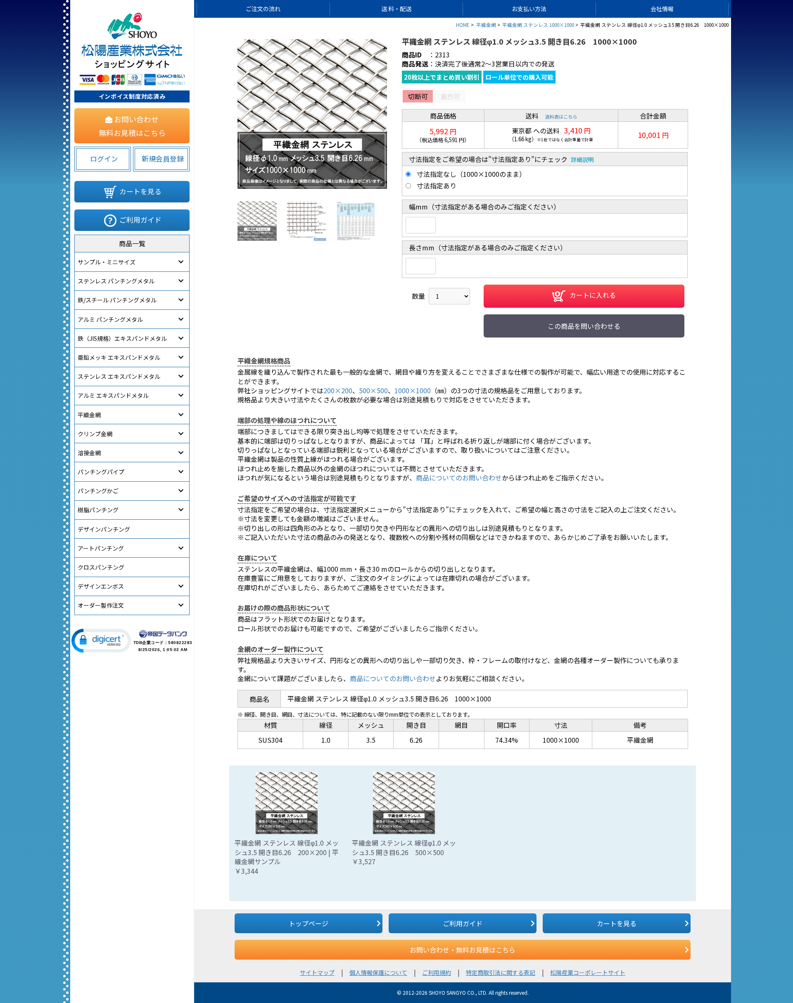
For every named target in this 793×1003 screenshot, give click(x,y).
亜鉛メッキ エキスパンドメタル (119, 357)
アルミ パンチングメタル (110, 319)
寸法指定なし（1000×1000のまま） (471, 173)
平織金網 (89, 415)
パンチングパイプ (101, 472)
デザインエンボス (101, 586)
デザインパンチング (104, 529)
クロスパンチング (101, 567)
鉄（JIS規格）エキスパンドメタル (122, 338)
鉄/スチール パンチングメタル (117, 300)
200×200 (337, 390)
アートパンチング (101, 548)
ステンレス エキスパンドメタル (119, 376)
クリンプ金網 (95, 434)
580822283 (180, 642)
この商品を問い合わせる (584, 326)
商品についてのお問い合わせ (459, 477)
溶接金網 (89, 453)
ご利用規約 (436, 972)
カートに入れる (593, 295)
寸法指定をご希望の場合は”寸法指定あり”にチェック (488, 159)
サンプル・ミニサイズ (106, 262)
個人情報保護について (378, 972)
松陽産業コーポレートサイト (587, 972)
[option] (312, 114)
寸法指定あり (436, 185)
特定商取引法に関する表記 (500, 972)
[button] (101, 641)
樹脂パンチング (98, 510)
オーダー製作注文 (101, 605)
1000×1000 (412, 390)
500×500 (373, 390)
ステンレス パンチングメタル (116, 281)
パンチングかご (98, 491)
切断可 (418, 96)
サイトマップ (317, 972)
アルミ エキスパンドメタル (113, 395)
